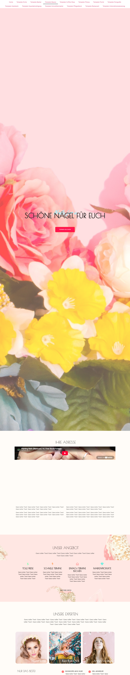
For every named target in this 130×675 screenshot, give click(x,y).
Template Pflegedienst (74, 6)
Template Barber (35, 2)
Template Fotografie (114, 2)
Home (11, 2)
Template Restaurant (92, 6)
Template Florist (98, 2)
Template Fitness (84, 2)
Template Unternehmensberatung (114, 6)
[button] (65, 229)
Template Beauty (50, 2)
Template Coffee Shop (67, 2)
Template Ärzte (22, 2)
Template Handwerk (11, 6)
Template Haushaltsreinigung (31, 6)
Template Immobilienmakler (54, 6)
